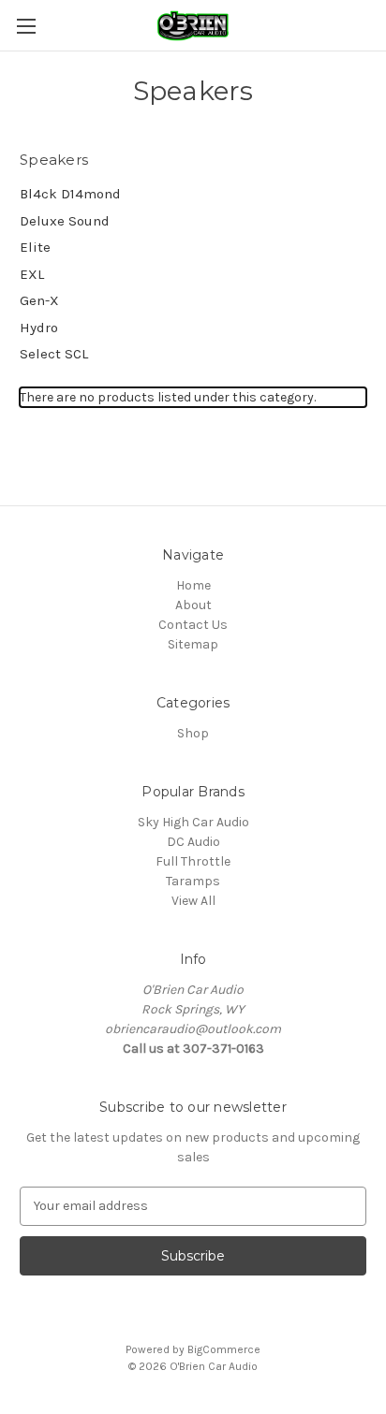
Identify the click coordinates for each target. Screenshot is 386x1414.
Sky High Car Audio (193, 822)
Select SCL (54, 353)
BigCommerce (223, 1349)
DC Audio (193, 842)
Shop (193, 733)
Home (193, 585)
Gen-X (39, 300)
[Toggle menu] (26, 25)
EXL (32, 274)
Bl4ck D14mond (70, 193)
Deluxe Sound (65, 220)
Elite (35, 247)
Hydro (39, 327)
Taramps (193, 881)
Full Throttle (193, 861)
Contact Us (193, 625)
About (193, 605)
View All (193, 901)
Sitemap (193, 644)
